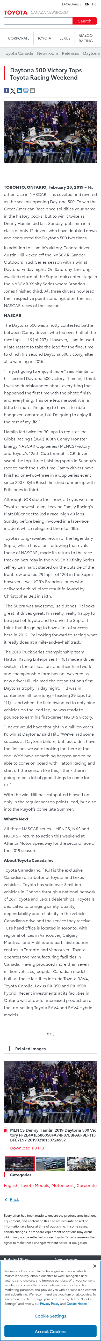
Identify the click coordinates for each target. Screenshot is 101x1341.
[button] (20, 1163)
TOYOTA (44, 38)
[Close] (94, 1266)
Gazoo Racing (86, 38)
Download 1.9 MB (27, 1147)
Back (14, 1199)
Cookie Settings (50, 1316)
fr (94, 4)
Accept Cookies (50, 1331)
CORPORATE (19, 38)
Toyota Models (35, 1185)
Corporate (86, 1185)
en (87, 4)
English (11, 1185)
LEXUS (65, 38)
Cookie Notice (77, 1303)
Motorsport (63, 1185)
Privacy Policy (49, 1303)
